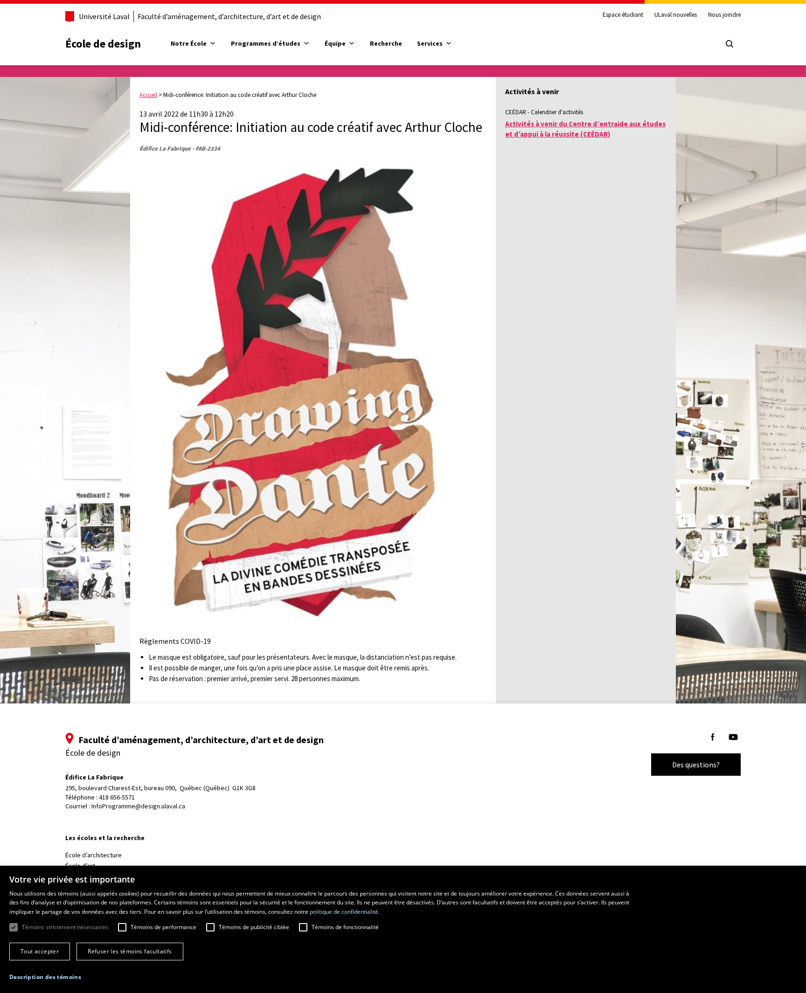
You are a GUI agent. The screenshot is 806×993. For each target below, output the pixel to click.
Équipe (335, 43)
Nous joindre (724, 15)
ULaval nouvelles (675, 15)
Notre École (189, 43)
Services (430, 43)
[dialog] (403, 929)
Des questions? (696, 764)
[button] (45, 977)
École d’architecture (93, 855)
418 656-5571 (117, 797)
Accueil (148, 95)
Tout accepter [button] (40, 951)
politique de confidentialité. (345, 912)
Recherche (386, 43)
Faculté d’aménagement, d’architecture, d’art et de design (229, 16)
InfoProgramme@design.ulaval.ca (138, 806)
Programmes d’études (265, 43)
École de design (103, 43)
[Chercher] (729, 44)
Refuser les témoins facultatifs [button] (130, 951)
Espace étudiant (623, 15)
